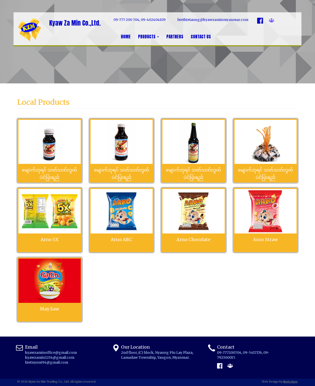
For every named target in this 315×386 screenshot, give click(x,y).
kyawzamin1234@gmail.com (49, 357)
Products (147, 36)
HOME (126, 36)
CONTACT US (201, 36)
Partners (174, 36)
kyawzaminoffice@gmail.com (51, 352)
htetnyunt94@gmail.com (46, 362)
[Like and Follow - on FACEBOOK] (219, 366)
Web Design (270, 381)
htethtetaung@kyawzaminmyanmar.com (212, 19)
